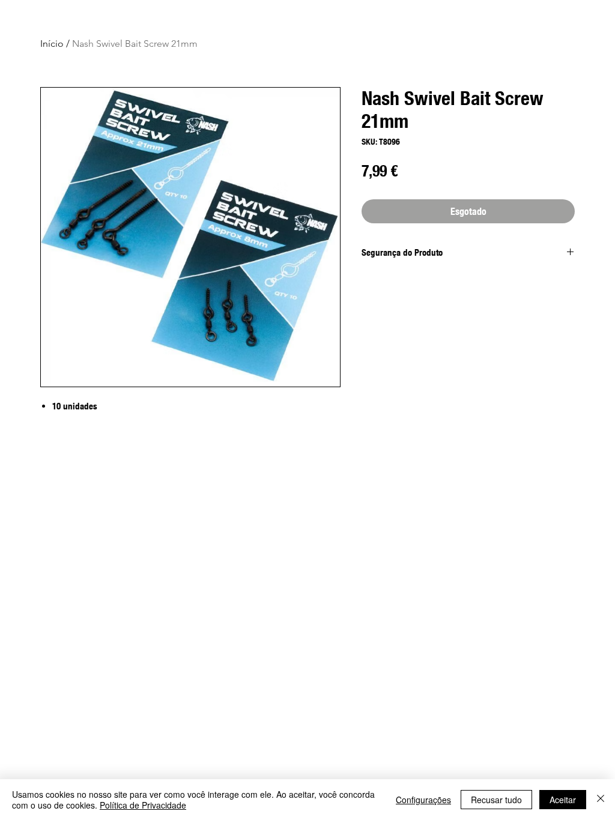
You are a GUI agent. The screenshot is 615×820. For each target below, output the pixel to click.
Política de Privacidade (143, 805)
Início (52, 43)
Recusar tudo (496, 800)
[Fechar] (600, 799)
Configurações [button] (423, 800)
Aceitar (563, 800)
